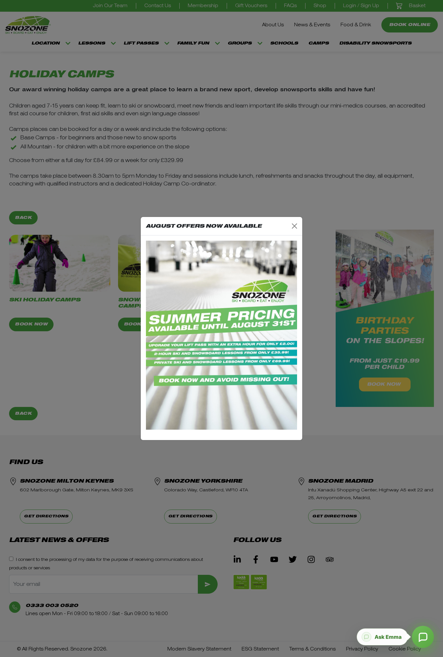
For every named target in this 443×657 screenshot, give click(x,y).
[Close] (294, 226)
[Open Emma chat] (423, 637)
